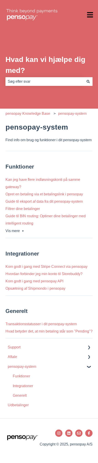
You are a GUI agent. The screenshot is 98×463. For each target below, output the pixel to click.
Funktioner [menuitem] (21, 376)
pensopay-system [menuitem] (22, 366)
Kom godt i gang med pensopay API (34, 281)
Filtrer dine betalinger (22, 209)
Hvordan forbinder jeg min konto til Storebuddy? (44, 274)
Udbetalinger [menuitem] (18, 405)
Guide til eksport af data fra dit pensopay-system (44, 201)
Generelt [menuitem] (20, 395)
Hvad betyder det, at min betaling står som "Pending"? (49, 331)
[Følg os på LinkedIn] (68, 433)
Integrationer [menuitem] (23, 386)
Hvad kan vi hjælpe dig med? (45, 64)
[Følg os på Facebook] (89, 433)
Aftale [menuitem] (12, 357)
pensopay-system (72, 113)
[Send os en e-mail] (79, 433)
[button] (89, 347)
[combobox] (44, 81)
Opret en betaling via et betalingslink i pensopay (44, 194)
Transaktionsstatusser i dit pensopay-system (41, 324)
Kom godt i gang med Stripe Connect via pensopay (46, 267)
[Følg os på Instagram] (58, 433)
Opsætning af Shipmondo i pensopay (35, 288)
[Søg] (88, 81)
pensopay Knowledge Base (27, 113)
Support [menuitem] (14, 347)
